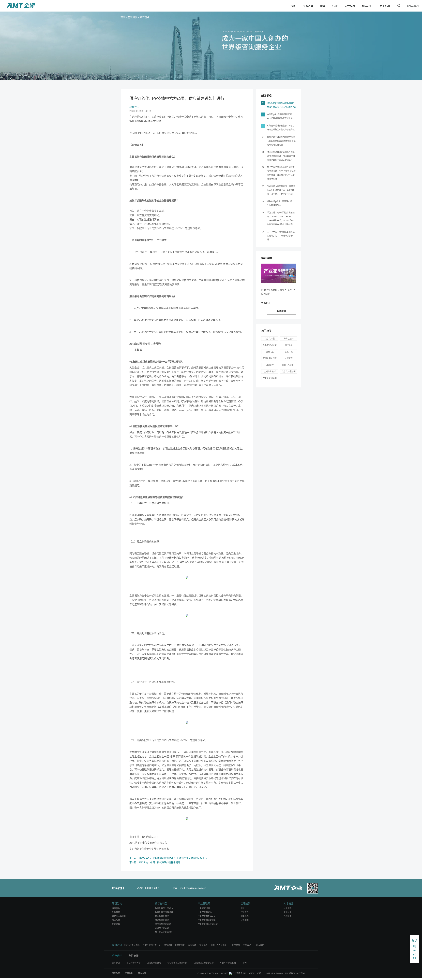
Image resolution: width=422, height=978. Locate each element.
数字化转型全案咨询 (164, 908)
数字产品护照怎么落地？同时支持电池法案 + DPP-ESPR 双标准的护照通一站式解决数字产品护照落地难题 (281, 173)
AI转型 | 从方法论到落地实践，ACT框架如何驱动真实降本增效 (281, 116)
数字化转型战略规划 (164, 912)
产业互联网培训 (270, 378)
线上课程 (287, 908)
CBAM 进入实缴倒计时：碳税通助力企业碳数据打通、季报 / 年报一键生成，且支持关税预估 (281, 190)
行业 (335, 6)
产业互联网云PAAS (206, 916)
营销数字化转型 (162, 916)
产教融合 (287, 916)
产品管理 (247, 945)
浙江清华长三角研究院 (177, 963)
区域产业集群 (270, 371)
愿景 (243, 908)
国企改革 (116, 920)
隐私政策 (116, 973)
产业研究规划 (204, 908)
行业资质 (245, 912)
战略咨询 (116, 908)
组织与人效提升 (289, 365)
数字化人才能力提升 (164, 932)
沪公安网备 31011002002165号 (246, 973)
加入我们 (367, 6)
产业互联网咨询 (205, 912)
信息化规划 (180, 945)
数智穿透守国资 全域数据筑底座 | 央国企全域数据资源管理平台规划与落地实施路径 (281, 141)
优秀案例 (245, 920)
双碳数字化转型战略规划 (270, 358)
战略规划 (168, 945)
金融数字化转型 (270, 345)
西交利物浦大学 (133, 963)
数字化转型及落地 (131, 945)
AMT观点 (144, 17)
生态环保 (289, 352)
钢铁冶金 (289, 345)
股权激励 (236, 945)
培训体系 (287, 912)
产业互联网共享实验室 (208, 924)
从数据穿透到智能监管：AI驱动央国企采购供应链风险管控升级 (281, 128)
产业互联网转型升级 (152, 945)
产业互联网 (289, 339)
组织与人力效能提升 (219, 945)
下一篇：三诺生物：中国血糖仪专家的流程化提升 (154, 862)
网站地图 (142, 973)
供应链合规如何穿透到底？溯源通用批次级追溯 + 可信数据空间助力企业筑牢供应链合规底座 (281, 156)
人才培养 (350, 6)
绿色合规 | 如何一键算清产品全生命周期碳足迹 (280, 203)
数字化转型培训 (289, 371)
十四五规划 (259, 945)
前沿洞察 (308, 6)
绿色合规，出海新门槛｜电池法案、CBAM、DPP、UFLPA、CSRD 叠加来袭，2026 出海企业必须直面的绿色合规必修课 (281, 219)
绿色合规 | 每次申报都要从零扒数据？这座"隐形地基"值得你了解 (281, 105)
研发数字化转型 (162, 920)
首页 (293, 6)
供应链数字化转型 (163, 924)
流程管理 (289, 358)
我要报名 (281, 311)
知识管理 (270, 365)
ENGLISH (413, 5)
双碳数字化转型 (162, 928)
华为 (245, 963)
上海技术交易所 (154, 963)
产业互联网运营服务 (207, 920)
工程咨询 (246, 903)
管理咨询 (117, 903)
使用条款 (129, 973)
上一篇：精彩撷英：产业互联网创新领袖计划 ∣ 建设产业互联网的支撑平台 (168, 858)
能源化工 (270, 352)
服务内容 (245, 916)
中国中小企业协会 (228, 963)
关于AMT (384, 6)
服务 (322, 6)
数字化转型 (270, 339)
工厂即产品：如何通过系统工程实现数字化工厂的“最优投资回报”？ (281, 236)
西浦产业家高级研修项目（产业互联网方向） (278, 291)
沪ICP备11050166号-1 (295, 973)
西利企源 (116, 963)
